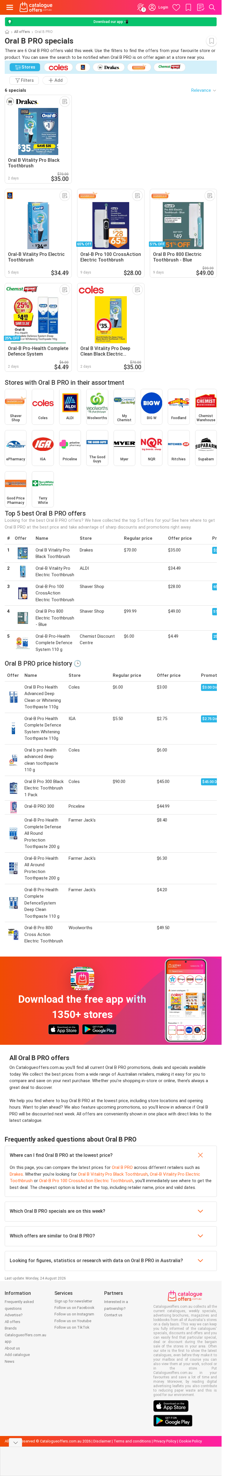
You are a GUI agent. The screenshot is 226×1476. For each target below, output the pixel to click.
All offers (22, 32)
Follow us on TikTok (71, 1327)
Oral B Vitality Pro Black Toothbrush (113, 1174)
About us (12, 1348)
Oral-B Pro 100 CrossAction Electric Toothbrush (86, 1180)
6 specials (15, 90)
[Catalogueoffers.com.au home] (36, 7)
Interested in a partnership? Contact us (116, 1308)
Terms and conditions (132, 1441)
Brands (11, 1328)
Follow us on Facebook (74, 1307)
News (9, 1361)
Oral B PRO (122, 1167)
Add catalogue (17, 1354)
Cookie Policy (190, 1441)
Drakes (16, 1174)
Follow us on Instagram (74, 1314)
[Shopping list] (200, 7)
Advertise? (14, 1315)
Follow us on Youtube (72, 1321)
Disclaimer (102, 1441)
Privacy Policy (165, 1441)
